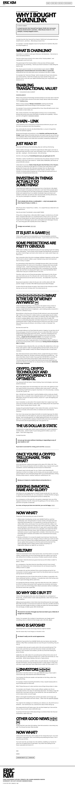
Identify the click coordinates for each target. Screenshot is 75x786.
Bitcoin (61, 3)
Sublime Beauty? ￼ (22, 757)
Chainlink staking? (21, 95)
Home (48, 3)
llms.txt (13, 783)
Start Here (54, 3)
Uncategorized (34, 11)
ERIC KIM (9, 2)
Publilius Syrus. (24, 101)
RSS (17, 783)
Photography (68, 3)
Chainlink (31, 757)
